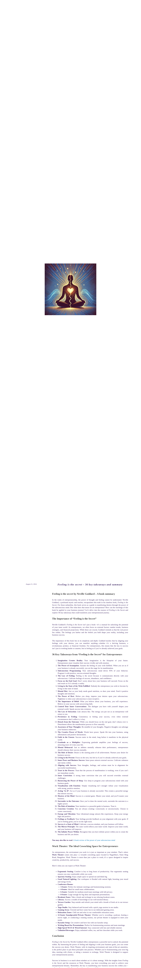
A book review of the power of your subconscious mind (94, 840)
